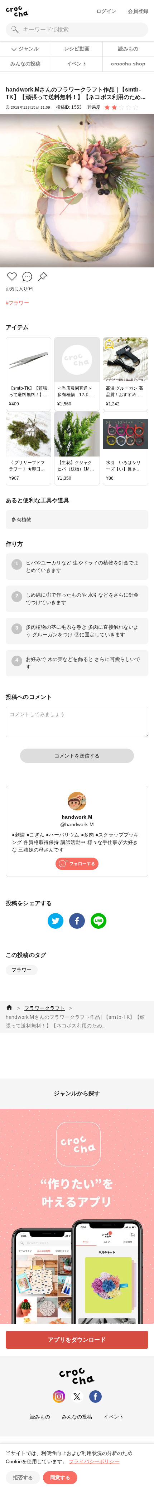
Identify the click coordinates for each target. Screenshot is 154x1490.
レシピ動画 (77, 48)
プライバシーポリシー (94, 1461)
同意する (60, 1477)
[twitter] (55, 921)
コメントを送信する (77, 756)
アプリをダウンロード (77, 1340)
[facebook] (77, 921)
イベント (77, 63)
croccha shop (128, 63)
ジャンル (29, 48)
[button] (12, 276)
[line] (98, 921)
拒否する (23, 1477)
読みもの (128, 48)
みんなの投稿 (25, 63)
